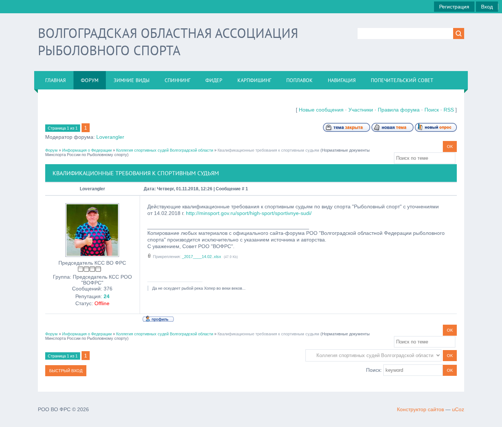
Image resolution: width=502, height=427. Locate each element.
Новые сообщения (321, 110)
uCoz (458, 409)
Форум (51, 150)
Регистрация (454, 7)
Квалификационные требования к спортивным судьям (268, 150)
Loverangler (110, 137)
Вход (487, 7)
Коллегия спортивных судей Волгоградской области (164, 150)
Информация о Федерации (87, 150)
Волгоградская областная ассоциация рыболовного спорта (168, 41)
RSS (449, 110)
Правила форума (399, 110)
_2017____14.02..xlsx (201, 256)
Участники (360, 110)
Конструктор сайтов (420, 409)
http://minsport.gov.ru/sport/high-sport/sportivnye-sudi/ (249, 213)
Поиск (431, 110)
